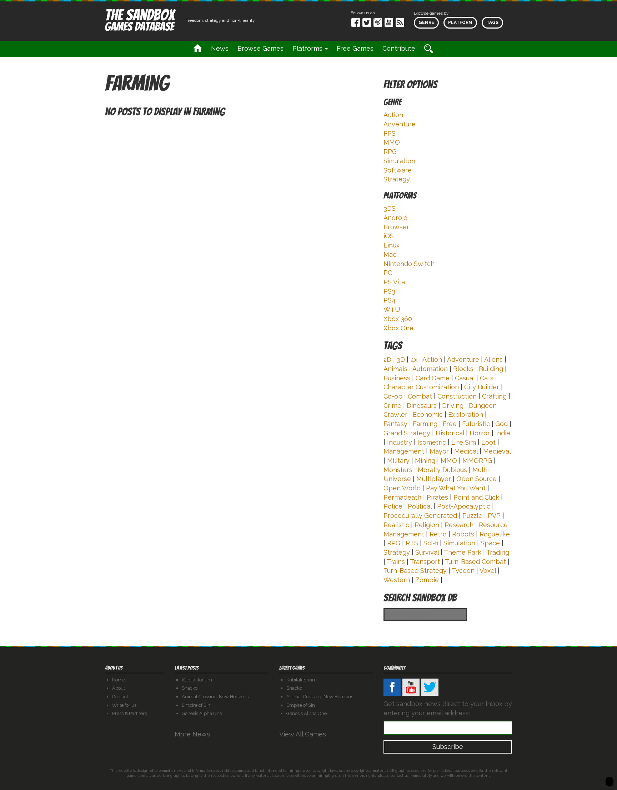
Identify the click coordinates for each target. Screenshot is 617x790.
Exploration (465, 414)
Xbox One (398, 328)
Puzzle (472, 515)
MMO (391, 142)
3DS (389, 208)
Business (396, 378)
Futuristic (476, 424)
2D (387, 359)
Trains (396, 561)
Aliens (493, 359)
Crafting (494, 396)
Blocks (463, 368)
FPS (389, 133)
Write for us (124, 705)
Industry (399, 442)
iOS (388, 236)
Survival (427, 552)
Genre (426, 22)
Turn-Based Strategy (415, 570)
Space (490, 543)
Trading (497, 552)
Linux (391, 245)
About (118, 688)
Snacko (189, 688)
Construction (457, 396)
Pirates (437, 497)
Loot (488, 442)
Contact (120, 696)
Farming (425, 424)
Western (396, 580)
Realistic (396, 525)
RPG (390, 151)
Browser (396, 227)
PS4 (389, 300)
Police (392, 506)
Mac (389, 254)
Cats (486, 378)
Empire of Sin (196, 705)
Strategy (396, 179)
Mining (425, 460)
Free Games (355, 48)
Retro (438, 534)
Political (420, 506)
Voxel (488, 570)
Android (395, 217)
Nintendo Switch (409, 264)
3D (401, 359)
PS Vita (394, 282)
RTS (412, 543)
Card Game (433, 378)
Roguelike (495, 534)
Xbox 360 (397, 318)
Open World (402, 488)
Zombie (427, 580)
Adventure (399, 124)
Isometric (431, 442)
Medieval (497, 451)
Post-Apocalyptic (463, 506)
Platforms (308, 48)
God (501, 424)
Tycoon (463, 570)
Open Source (476, 478)
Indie (502, 433)
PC (387, 272)
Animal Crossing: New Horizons (215, 696)
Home (118, 679)
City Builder (481, 387)
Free (450, 424)
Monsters (397, 470)
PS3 (389, 291)
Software (397, 170)
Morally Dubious (442, 470)
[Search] (428, 49)
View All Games (303, 734)
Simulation (399, 161)
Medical (466, 451)
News (220, 48)
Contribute (398, 48)
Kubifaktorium (197, 679)
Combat (420, 396)
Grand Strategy (406, 433)
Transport (425, 561)
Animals (395, 368)
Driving (452, 405)
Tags (492, 22)
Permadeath (402, 497)
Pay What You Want (456, 488)
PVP (494, 515)
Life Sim (463, 442)
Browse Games (260, 48)
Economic (428, 414)
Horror (480, 433)
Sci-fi (430, 543)
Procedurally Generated (420, 515)
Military (398, 460)
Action (393, 115)
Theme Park (462, 552)
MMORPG (477, 460)
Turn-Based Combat (475, 561)
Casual (465, 378)
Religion (427, 525)
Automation (430, 368)
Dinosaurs (422, 405)
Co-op (392, 396)
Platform (460, 22)
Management (403, 451)
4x (413, 359)
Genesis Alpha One (202, 713)
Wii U (391, 309)
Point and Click (476, 497)
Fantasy (395, 424)
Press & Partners (129, 713)
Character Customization (421, 387)
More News (193, 734)
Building (491, 368)
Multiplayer (433, 478)
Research (459, 525)
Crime (392, 405)
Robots (463, 534)
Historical (450, 433)
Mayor (439, 451)
